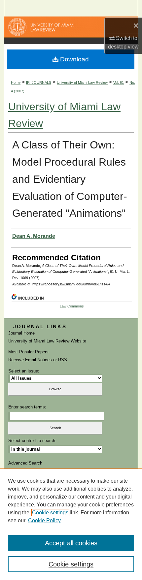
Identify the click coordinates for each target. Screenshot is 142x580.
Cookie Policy (44, 520)
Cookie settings (50, 512)
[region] (71, 524)
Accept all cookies (71, 543)
